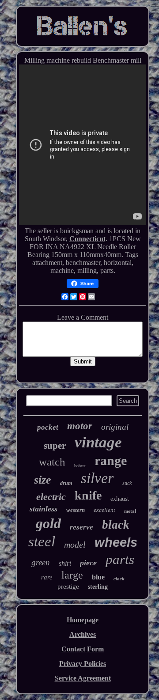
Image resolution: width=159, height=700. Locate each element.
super (55, 445)
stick (127, 483)
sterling (98, 586)
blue (98, 577)
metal (130, 511)
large (72, 575)
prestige (68, 586)
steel (41, 541)
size (42, 479)
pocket (47, 427)
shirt (65, 563)
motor (79, 425)
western (75, 510)
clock (119, 578)
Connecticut (87, 238)
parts (120, 559)
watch (52, 462)
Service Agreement (83, 678)
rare (47, 577)
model (75, 544)
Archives (82, 634)
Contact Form (82, 649)
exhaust (119, 499)
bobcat (80, 465)
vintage (98, 442)
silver (97, 478)
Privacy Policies (82, 663)
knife (88, 495)
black (115, 524)
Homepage (82, 620)
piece (88, 562)
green (40, 562)
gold (48, 523)
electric (51, 496)
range (111, 460)
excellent (104, 510)
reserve (81, 527)
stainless (43, 508)
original (115, 426)
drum (66, 483)
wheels (116, 542)
